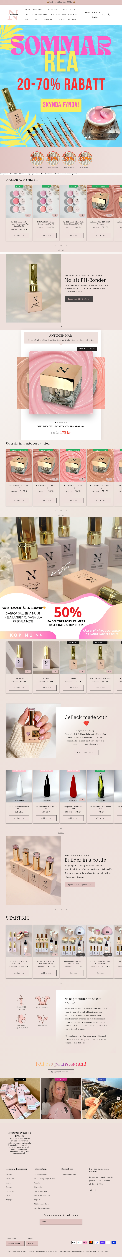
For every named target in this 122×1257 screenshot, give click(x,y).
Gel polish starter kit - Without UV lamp (46, 963)
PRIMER (73, 678)
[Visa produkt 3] (60, 422)
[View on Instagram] (20, 1098)
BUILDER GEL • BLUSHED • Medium (100, 223)
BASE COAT (46, 678)
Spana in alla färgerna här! (79, 885)
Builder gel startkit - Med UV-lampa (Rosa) (100, 963)
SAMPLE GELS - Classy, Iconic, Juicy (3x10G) (46, 223)
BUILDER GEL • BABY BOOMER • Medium (60, 426)
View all (61, 250)
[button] (38, 9)
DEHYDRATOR (19, 678)
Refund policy (40, 1251)
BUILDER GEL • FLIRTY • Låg (73, 487)
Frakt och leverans (40, 1191)
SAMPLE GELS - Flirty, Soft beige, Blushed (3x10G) (73, 223)
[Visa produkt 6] (66, 422)
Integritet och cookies (42, 1208)
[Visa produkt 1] (55, 422)
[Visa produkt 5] (64, 422)
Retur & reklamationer (42, 1195)
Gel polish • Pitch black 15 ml (46, 808)
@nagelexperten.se (62, 1072)
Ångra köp (37, 1200)
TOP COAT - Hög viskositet (100, 678)
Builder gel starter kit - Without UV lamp (19, 963)
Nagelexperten (16, 1251)
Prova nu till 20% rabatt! (78, 299)
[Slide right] (66, 245)
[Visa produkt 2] (57, 422)
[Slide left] (55, 245)
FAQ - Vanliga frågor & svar (44, 1179)
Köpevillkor (38, 1187)
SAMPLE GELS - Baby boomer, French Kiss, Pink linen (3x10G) (19, 224)
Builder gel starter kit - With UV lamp (73, 963)
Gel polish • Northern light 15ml (100, 808)
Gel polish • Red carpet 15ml (73, 808)
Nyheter (9, 1174)
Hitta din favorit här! (86, 752)
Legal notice (104, 1251)
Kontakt (37, 1183)
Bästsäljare (10, 1179)
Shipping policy (77, 1251)
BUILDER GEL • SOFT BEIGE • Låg (100, 487)
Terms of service (64, 1251)
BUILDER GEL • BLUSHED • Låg (46, 487)
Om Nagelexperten (41, 1174)
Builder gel (10, 1191)
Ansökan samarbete (68, 1174)
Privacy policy (52, 1251)
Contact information (91, 1251)
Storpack (9, 1187)
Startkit (9, 1183)
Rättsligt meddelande (41, 1204)
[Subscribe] (79, 1222)
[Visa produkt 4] (62, 422)
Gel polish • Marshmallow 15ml (19, 808)
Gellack (9, 1195)
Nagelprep (9, 1200)
